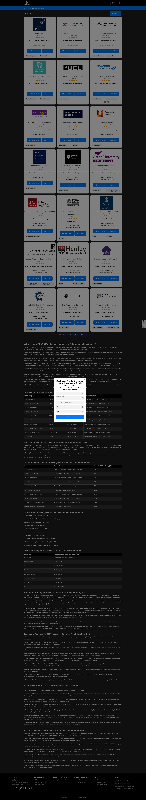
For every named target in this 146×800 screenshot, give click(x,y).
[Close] (84, 379)
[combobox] (57, 402)
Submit (70, 417)
